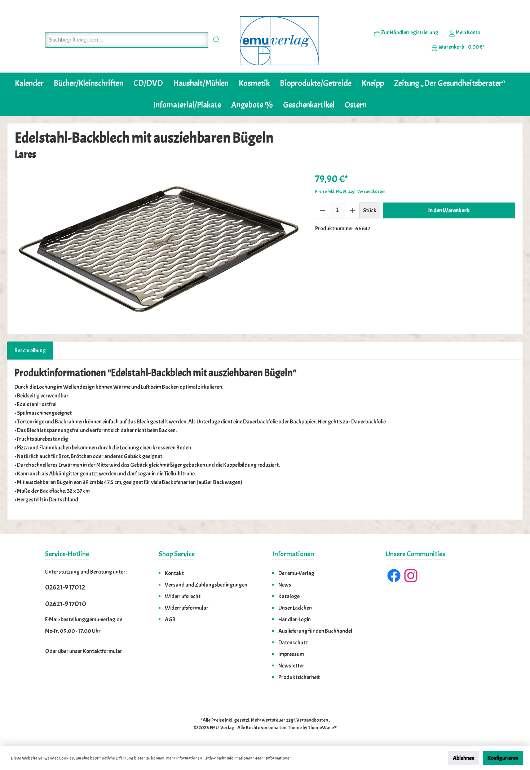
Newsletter (291, 665)
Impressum (291, 654)
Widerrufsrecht (182, 596)
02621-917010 (65, 603)
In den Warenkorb (448, 210)
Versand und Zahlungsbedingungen (206, 584)
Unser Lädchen (295, 608)
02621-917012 (65, 587)
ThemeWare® (322, 728)
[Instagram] (411, 575)
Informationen (293, 553)
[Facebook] (394, 575)
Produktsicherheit (299, 677)
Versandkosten (312, 720)
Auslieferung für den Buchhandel (315, 631)
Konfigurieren (502, 758)
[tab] (30, 351)
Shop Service (177, 553)
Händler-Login (294, 619)
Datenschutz (293, 642)
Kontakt (174, 573)
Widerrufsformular (186, 608)
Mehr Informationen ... (186, 758)
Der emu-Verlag (296, 573)
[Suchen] (216, 40)
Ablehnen (463, 758)
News (284, 584)
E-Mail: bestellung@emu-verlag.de (83, 619)
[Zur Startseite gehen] (279, 40)
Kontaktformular (102, 651)
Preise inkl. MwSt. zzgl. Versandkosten (350, 191)
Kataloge (289, 596)
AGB (170, 619)
